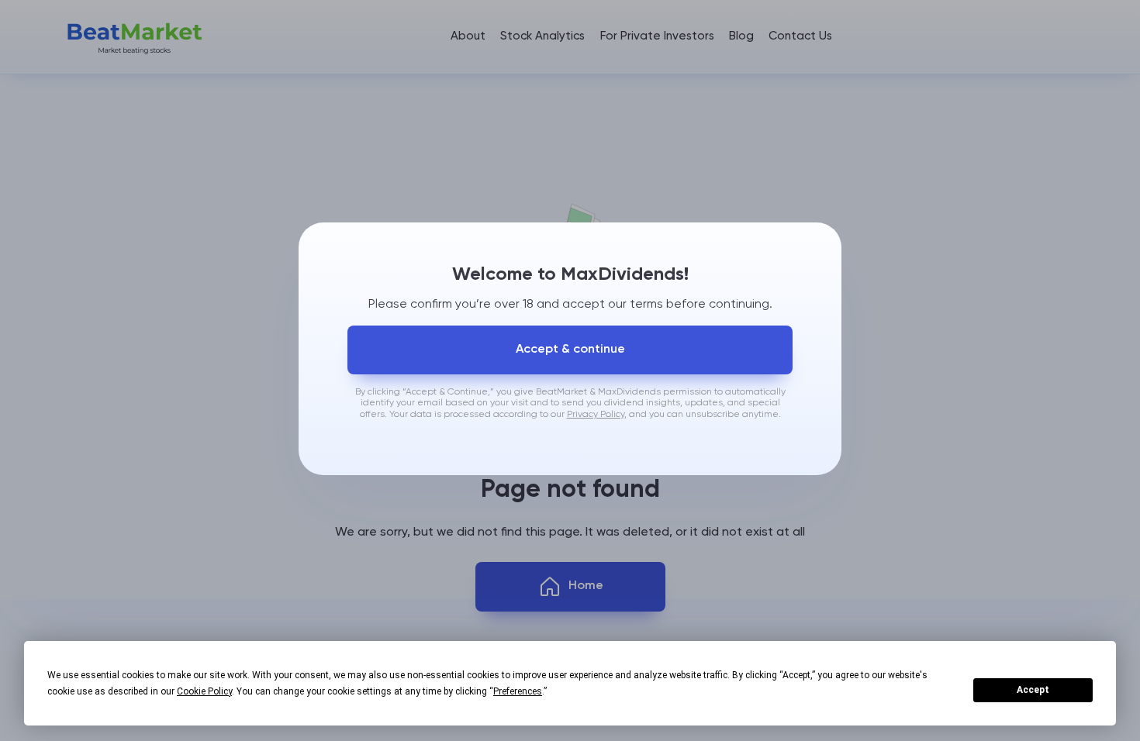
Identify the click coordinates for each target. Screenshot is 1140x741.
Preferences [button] (517, 691)
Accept (1033, 689)
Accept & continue (570, 349)
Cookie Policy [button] (204, 691)
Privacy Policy (595, 414)
